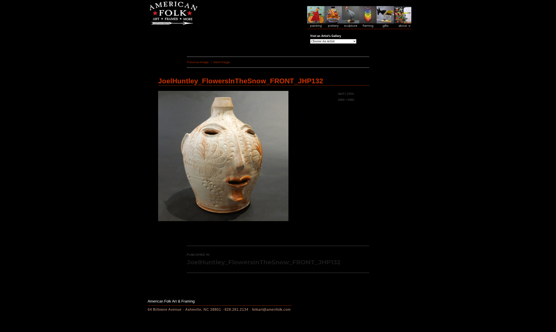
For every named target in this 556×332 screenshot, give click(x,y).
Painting (316, 25)
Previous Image (198, 62)
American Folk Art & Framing (171, 301)
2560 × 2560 (346, 99)
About (403, 25)
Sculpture (350, 25)
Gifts (385, 25)
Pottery (333, 25)
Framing (368, 25)
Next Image (221, 62)
